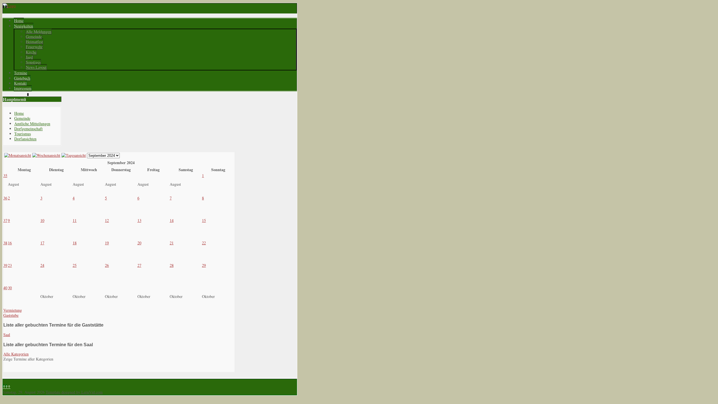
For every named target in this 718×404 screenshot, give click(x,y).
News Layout (36, 67)
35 (5, 175)
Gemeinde (34, 36)
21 (172, 242)
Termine (20, 72)
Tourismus (22, 133)
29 (204, 265)
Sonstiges (33, 62)
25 (75, 265)
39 (5, 265)
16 (10, 242)
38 (5, 242)
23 (10, 265)
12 (107, 220)
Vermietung (12, 310)
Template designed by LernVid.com (74, 392)
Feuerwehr (34, 46)
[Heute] (73, 155)
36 (5, 198)
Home (19, 20)
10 (42, 220)
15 (204, 220)
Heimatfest (34, 41)
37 (5, 220)
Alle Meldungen (38, 31)
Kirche (31, 52)
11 (75, 220)
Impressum (22, 88)
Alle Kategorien (16, 354)
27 (139, 265)
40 (5, 287)
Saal (6, 334)
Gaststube (11, 315)
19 (107, 242)
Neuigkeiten (23, 26)
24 (42, 265)
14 (172, 220)
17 (42, 242)
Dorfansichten (25, 138)
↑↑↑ (6, 386)
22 (204, 242)
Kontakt (20, 83)
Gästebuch (22, 78)
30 (10, 287)
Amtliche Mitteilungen (32, 123)
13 (139, 220)
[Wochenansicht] (46, 155)
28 (172, 265)
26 (107, 265)
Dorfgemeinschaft (28, 128)
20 (139, 242)
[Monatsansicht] (17, 155)
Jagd (29, 57)
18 (75, 242)
